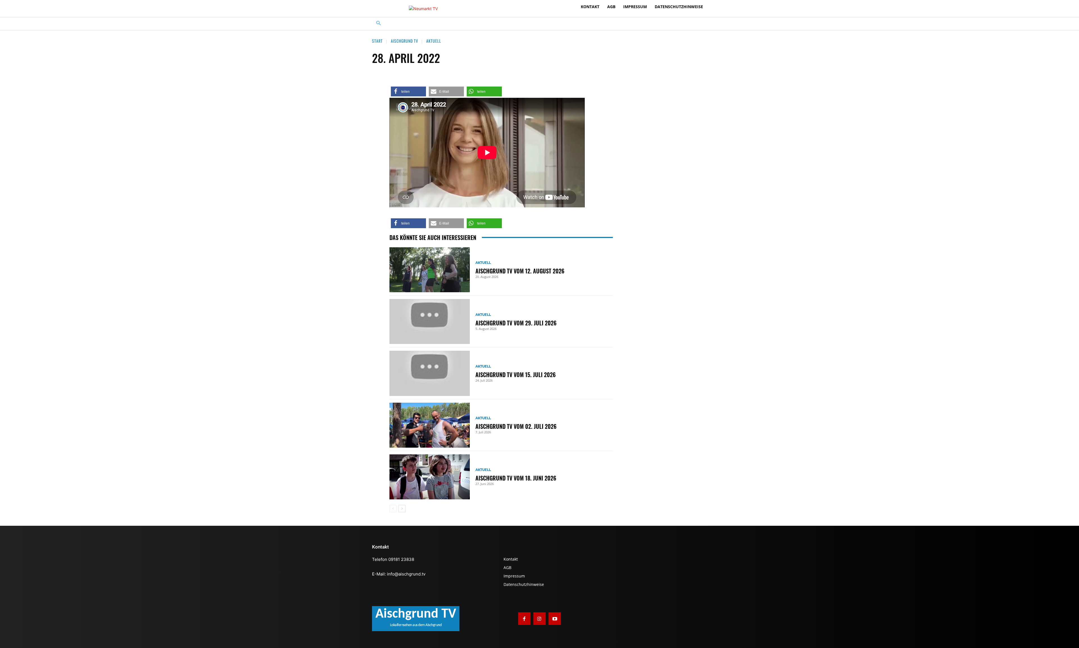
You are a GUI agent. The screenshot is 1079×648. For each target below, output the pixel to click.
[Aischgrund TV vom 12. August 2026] (429, 269)
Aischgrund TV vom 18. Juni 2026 (515, 478)
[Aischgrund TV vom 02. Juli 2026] (429, 425)
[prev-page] (392, 508)
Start (377, 41)
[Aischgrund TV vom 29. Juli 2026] (429, 321)
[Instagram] (539, 618)
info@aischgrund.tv (406, 574)
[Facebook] (524, 618)
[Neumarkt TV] (423, 9)
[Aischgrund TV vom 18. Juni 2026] (429, 476)
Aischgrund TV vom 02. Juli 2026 (516, 426)
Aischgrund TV (404, 41)
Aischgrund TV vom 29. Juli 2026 (516, 323)
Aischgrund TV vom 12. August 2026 (520, 271)
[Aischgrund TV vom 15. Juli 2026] (429, 373)
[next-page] (401, 508)
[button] (378, 23)
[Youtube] (554, 618)
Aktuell (433, 41)
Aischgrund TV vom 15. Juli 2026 (515, 374)
